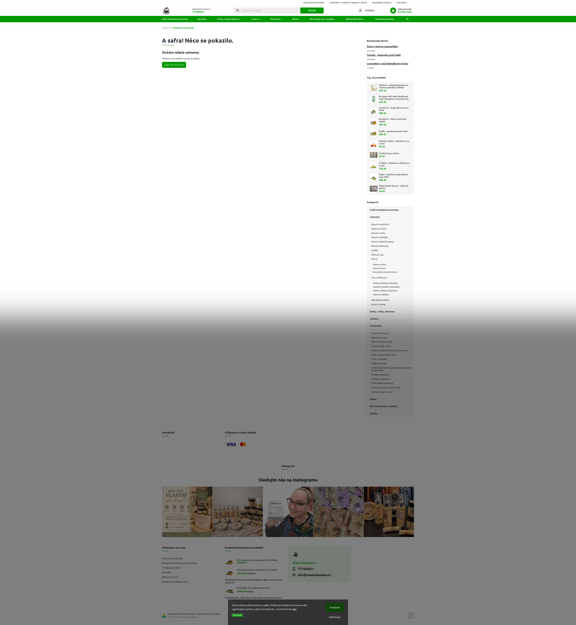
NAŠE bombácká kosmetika (384, 209)
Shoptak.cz (193, 617)
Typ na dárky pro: (379, 277)
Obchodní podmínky (314, 2)
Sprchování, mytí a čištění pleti (386, 387)
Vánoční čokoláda (379, 237)
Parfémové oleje (379, 363)
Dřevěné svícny (379, 264)
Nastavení (237, 615)
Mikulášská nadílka (380, 300)
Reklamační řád (170, 576)
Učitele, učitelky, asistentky (385, 290)
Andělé (374, 250)
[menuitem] (177, 19)
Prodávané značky (382, 2)
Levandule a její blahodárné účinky (387, 63)
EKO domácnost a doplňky (384, 406)
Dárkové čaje (377, 254)
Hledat (312, 10)
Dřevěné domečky (380, 246)
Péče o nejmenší (379, 359)
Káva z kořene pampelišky (382, 46)
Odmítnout (334, 617)
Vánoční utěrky (378, 304)
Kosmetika (375, 325)
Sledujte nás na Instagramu (288, 480)
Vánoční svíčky (378, 233)
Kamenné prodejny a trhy (175, 581)
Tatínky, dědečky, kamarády (385, 283)
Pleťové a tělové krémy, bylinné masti (389, 350)
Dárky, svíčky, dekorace (382, 311)
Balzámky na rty (378, 337)
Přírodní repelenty (380, 374)
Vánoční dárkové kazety (382, 241)
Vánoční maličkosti (380, 224)
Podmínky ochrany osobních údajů (348, 2)
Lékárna (374, 318)
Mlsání (373, 399)
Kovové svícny (379, 268)
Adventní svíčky (378, 228)
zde (295, 609)
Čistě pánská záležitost (382, 383)
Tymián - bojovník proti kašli (384, 55)
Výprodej (375, 216)
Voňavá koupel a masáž (382, 391)
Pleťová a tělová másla (382, 341)
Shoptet (178, 617)
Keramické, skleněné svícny (385, 272)
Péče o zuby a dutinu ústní (384, 354)
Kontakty (402, 2)
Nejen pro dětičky (380, 294)
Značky (373, 413)
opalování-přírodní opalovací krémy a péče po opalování (391, 368)
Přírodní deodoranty (381, 378)
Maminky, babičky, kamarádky (386, 286)
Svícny (374, 258)
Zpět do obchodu (174, 64)
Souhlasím (334, 607)
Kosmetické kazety (380, 333)
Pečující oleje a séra (380, 346)
